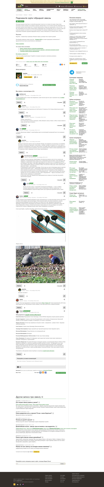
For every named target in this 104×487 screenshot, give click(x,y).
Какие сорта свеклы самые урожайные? (28, 437)
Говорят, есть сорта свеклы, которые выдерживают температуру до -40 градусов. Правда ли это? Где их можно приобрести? (78, 38)
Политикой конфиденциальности (62, 2)
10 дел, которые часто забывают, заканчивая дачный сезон (83, 150)
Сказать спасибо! (28, 77)
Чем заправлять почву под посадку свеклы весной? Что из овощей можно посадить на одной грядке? (78, 20)
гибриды (36, 61)
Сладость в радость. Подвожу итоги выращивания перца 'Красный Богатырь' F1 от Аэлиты (83, 177)
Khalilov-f (22, 196)
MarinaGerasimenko (28, 155)
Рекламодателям (75, 481)
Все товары (62, 475)
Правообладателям (76, 480)
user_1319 (18, 418)
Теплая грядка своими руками (83, 162)
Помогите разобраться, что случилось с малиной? (76, 183)
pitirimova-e (18, 435)
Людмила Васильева (24, 85)
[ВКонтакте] (60, 64)
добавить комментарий (60, 372)
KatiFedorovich (23, 94)
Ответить (19, 102)
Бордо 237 (48, 303)
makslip (21, 299)
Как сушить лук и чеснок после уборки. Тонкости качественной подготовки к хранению (83, 110)
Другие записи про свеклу (28, 397)
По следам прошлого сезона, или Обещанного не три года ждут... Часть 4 (83, 170)
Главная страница (48, 475)
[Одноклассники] (62, 64)
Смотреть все (36, 451)
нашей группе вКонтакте (33, 315)
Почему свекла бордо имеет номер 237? (78, 30)
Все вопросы (63, 478)
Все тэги (62, 481)
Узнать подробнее (20, 43)
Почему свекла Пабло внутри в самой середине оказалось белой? (77, 27)
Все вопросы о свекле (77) (22, 54)
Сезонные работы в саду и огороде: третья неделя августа (83, 87)
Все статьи (62, 480)
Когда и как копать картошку (83, 195)
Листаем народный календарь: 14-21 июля (83, 94)
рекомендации (45, 61)
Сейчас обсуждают (48, 478)
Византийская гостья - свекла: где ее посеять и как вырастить (35, 426)
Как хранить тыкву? (82, 202)
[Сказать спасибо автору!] (64, 102)
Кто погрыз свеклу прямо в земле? (27, 402)
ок (71, 2)
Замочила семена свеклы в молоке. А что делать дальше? (77, 48)
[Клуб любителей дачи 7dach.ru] (20, 5)
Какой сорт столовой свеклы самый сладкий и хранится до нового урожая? (78, 59)
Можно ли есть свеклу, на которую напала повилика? (33, 446)
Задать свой (84, 63)
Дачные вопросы (48, 480)
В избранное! (21, 21)
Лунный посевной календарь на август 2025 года (83, 81)
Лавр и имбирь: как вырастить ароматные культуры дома (82, 187)
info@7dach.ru (19, 480)
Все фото (62, 477)
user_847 (18, 411)
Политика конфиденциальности (78, 477)
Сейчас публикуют (48, 477)
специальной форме (47, 370)
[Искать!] (56, 6)
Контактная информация (77, 478)
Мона (43, 303)
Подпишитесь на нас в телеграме (81, 72)
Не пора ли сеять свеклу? (75, 56)
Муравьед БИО (38, 39)
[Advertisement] (41, 385)
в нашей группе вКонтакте (48, 350)
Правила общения (75, 473)
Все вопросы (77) (73, 63)
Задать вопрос (19, 58)
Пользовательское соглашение (78, 475)
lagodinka (24, 105)
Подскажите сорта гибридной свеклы (77, 51)
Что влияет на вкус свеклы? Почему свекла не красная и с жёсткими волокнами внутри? (39, 49)
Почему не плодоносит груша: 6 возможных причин (82, 103)
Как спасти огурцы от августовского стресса (82, 125)
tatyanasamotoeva (20, 445)
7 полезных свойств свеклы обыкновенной (29, 51)
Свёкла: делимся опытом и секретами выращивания (31, 48)
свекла (31, 61)
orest (21, 128)
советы (41, 61)
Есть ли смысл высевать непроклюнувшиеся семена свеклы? (77, 45)
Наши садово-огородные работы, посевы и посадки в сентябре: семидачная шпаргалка (83, 210)
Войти (85, 6)
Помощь (46, 481)
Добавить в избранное (50, 85)
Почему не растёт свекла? (24, 420)
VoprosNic (18, 400)
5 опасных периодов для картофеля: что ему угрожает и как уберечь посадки (82, 132)
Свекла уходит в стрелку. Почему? (77, 53)
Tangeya (21, 311)
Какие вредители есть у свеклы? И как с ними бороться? (34, 413)
